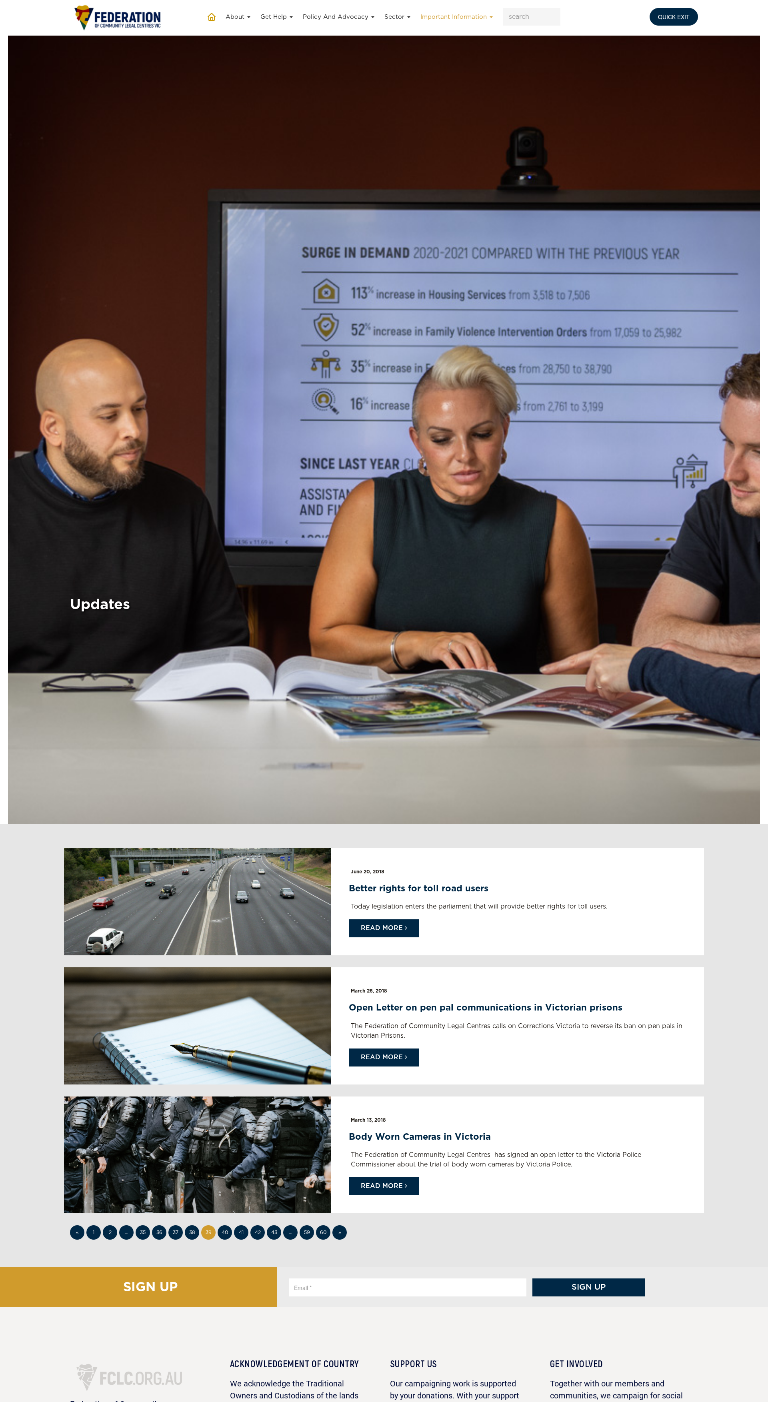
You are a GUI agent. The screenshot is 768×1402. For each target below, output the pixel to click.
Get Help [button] (274, 17)
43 (274, 1232)
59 (307, 1232)
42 (258, 1232)
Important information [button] (454, 17)
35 (143, 1232)
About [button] (236, 17)
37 (175, 1232)
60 (323, 1232)
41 (241, 1232)
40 (225, 1232)
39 (209, 1232)
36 (159, 1232)
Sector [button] (395, 17)
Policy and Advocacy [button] (336, 17)
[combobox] (531, 17)
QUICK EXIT (674, 17)
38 (192, 1232)
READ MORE (383, 928)
